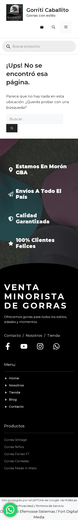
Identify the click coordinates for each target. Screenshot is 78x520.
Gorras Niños (14, 447)
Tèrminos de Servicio (50, 505)
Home (14, 378)
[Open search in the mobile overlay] (54, 27)
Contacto (12, 335)
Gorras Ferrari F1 (16, 454)
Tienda (53, 335)
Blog (13, 399)
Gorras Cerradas (16, 461)
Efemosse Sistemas (37, 511)
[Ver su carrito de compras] (42, 27)
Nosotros (34, 335)
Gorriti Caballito (47, 10)
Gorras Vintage (15, 440)
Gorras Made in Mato (20, 468)
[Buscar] (11, 128)
